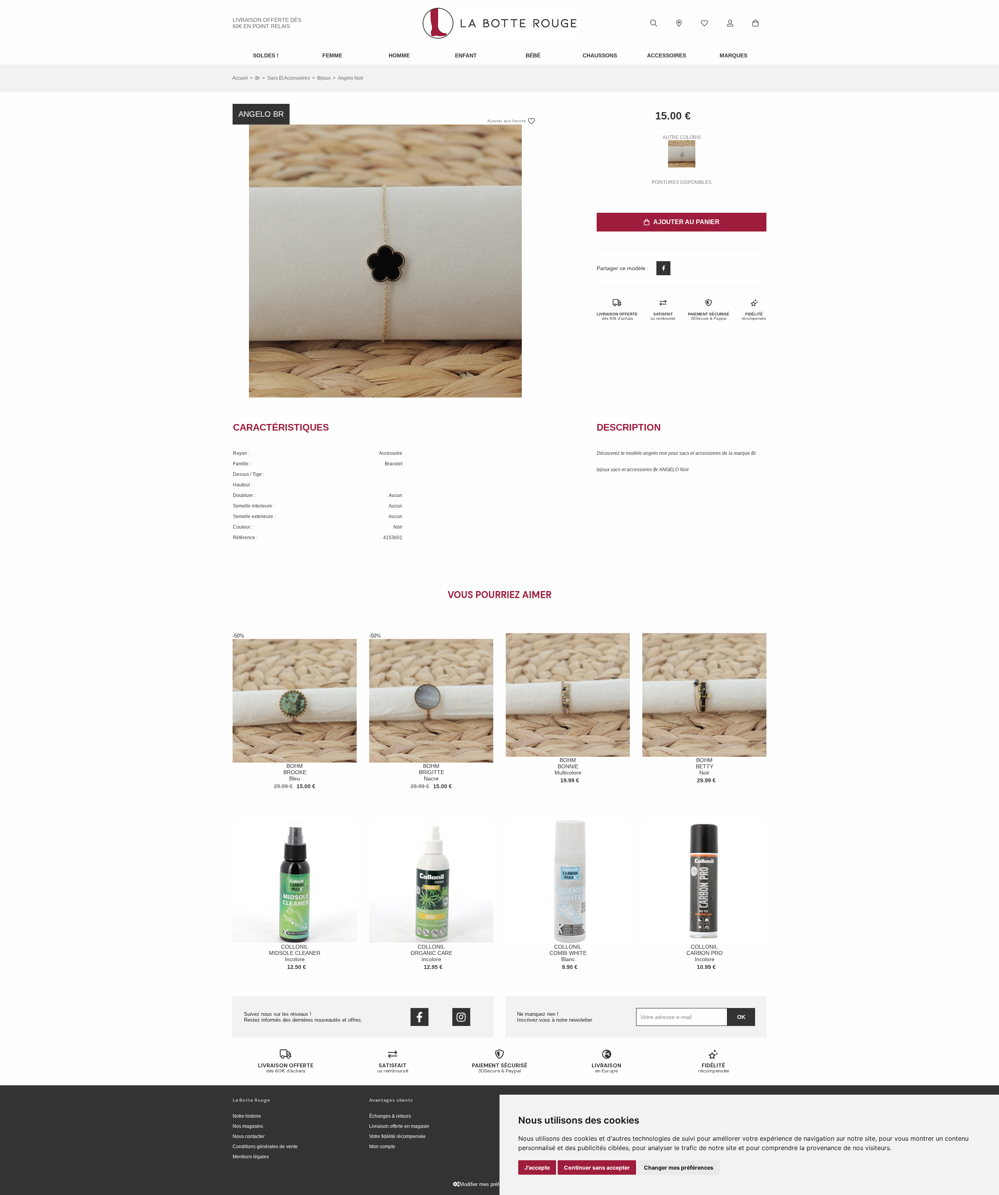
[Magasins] (679, 23)
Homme (399, 55)
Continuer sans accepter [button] (597, 1167)
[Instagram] (461, 1017)
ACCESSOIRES (666, 55)
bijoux (324, 78)
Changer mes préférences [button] (678, 1167)
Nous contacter (249, 1136)
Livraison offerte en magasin (399, 1126)
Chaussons (600, 55)
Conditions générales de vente (265, 1146)
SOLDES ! (266, 55)
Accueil (240, 78)
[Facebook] (419, 1017)
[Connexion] (730, 23)
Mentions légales (251, 1156)
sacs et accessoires (288, 78)
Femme (332, 55)
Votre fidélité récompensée (397, 1136)
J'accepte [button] (537, 1167)
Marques (733, 55)
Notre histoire (247, 1116)
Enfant (466, 55)
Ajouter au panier (686, 222)
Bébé (533, 55)
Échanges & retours (390, 1116)
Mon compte (382, 1146)
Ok (741, 1017)
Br (257, 78)
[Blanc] (681, 153)
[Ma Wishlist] (704, 23)
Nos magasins (248, 1126)
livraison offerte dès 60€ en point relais (267, 23)
